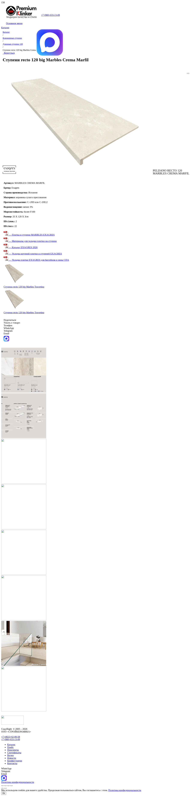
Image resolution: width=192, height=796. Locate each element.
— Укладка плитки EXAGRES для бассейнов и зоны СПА (38, 260)
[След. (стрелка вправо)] (5, 788)
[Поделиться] (8, 785)
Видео (10, 755)
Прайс (10, 747)
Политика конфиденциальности (124, 790)
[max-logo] (50, 54)
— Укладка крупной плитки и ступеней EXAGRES (35, 253)
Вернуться (9, 53)
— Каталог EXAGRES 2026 (23, 247)
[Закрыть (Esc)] (11, 785)
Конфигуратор (14, 760)
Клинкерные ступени (12, 38)
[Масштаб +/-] (2, 785)
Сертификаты (14, 752)
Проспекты (13, 750)
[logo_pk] (21, 17)
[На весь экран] (5, 785)
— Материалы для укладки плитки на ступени (32, 241)
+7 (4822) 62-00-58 (10, 736)
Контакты (12, 763)
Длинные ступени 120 (13, 44)
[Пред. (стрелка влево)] (2, 788)
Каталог (6, 32)
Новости (11, 758)
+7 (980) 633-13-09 (50, 15)
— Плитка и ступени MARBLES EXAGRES (31, 235)
